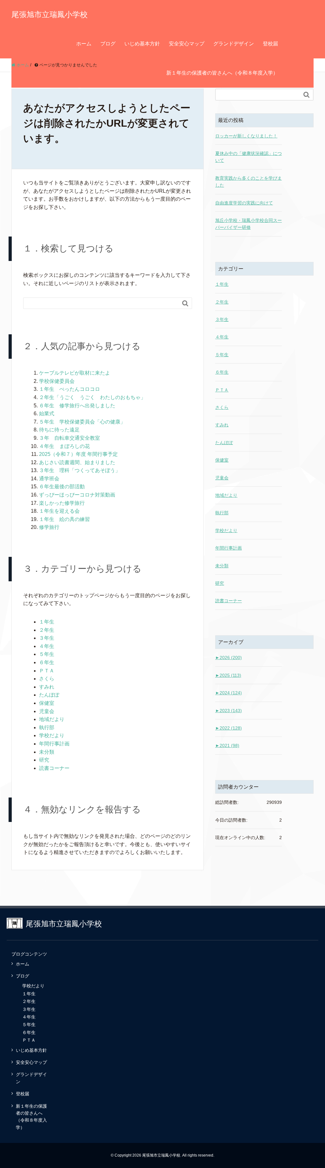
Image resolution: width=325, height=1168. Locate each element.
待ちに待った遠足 (59, 429)
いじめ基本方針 (142, 43)
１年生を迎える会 (59, 511)
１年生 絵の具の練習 (64, 519)
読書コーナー (54, 768)
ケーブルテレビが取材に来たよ (74, 373)
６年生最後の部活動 (62, 486)
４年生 (46, 646)
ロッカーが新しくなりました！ (246, 135)
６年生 (46, 662)
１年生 (46, 621)
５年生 (46, 654)
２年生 (46, 630)
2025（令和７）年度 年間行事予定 (78, 454)
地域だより (51, 719)
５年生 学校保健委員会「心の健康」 (82, 421)
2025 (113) (228, 675)
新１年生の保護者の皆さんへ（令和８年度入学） (222, 73)
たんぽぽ (49, 694)
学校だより (51, 735)
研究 (44, 760)
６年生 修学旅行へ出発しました (77, 405)
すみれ (46, 687)
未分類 (46, 752)
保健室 (46, 703)
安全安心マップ (186, 43)
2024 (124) (228, 692)
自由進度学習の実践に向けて (244, 202)
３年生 (46, 638)
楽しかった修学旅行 (62, 503)
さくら (46, 678)
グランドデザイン (233, 43)
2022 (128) (228, 728)
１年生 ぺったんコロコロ (69, 389)
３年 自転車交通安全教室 (69, 438)
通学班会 (49, 478)
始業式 (46, 413)
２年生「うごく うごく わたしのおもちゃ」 (92, 397)
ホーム (83, 43)
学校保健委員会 (57, 381)
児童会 (46, 711)
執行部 (46, 727)
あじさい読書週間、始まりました (77, 462)
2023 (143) (228, 710)
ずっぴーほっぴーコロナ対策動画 (77, 494)
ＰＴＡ (46, 670)
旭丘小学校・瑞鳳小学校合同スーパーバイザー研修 (248, 224)
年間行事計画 (54, 743)
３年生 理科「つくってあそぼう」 (79, 470)
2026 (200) (228, 657)
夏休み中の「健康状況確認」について (248, 157)
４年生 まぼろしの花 (64, 446)
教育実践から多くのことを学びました (248, 182)
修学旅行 (49, 527)
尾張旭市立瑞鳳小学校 (49, 14)
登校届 (270, 43)
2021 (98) (227, 745)
